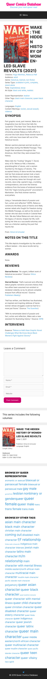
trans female (13, 509)
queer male (25, 504)
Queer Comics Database (23, 4)
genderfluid (8, 494)
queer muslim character (16, 648)
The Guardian (32, 308)
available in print (22, 82)
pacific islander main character (17, 581)
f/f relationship (29, 540)
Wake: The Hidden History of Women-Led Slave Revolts (29, 433)
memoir (22, 80)
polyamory (11, 584)
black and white (19, 90)
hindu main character (12, 544)
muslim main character (28, 577)
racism (23, 109)
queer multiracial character (22, 645)
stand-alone (10, 85)
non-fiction (30, 80)
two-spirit (9, 662)
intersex (20, 547)
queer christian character (19, 607)
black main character (23, 98)
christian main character (18, 530)
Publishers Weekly (12, 295)
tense (23, 88)
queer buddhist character (28, 595)
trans (37, 504)
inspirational (15, 88)
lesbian (27, 96)
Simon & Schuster (17, 232)
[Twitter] (23, 672)
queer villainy (29, 657)
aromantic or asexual (15, 480)
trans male (28, 509)
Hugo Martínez (19, 74)
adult (16, 77)
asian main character (20, 522)
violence (8, 111)
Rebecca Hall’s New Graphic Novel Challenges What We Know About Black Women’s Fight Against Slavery (23, 333)
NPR (41, 319)
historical (14, 80)
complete (34, 82)
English (18, 106)
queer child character (27, 603)
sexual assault (32, 109)
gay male (29, 489)
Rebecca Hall (31, 74)
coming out (13, 535)
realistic (30, 90)
